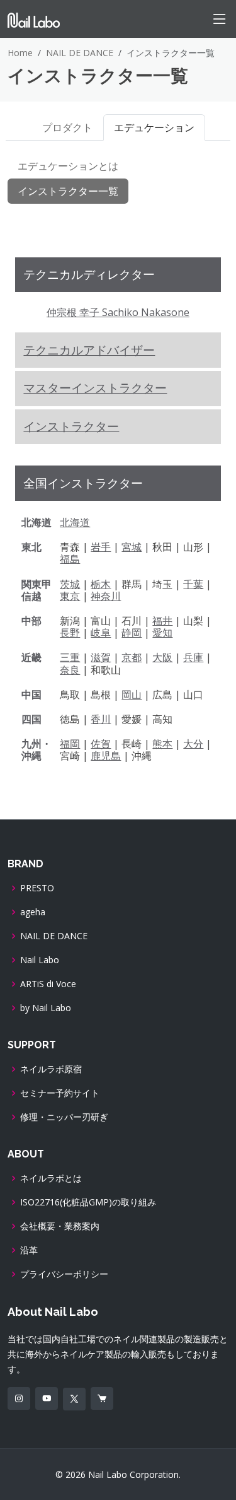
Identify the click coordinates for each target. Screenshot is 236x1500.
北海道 (75, 522)
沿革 (29, 1250)
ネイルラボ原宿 (51, 1069)
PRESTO (37, 888)
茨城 (70, 584)
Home (20, 53)
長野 (70, 633)
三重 (70, 657)
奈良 (70, 670)
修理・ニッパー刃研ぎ (64, 1117)
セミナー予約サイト (59, 1093)
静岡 (131, 633)
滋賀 (101, 657)
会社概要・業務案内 (59, 1226)
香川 (101, 719)
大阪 (162, 657)
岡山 (131, 694)
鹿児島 (106, 756)
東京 (70, 596)
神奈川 (106, 596)
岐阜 (101, 633)
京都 (131, 657)
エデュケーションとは (68, 166)
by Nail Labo (45, 1008)
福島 (70, 559)
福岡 (70, 744)
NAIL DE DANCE (79, 53)
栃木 (101, 584)
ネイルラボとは (51, 1178)
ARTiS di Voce (48, 984)
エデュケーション (154, 127)
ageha (32, 912)
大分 (193, 744)
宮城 (131, 547)
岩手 (101, 547)
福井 (162, 621)
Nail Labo (39, 960)
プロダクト (67, 127)
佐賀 (101, 744)
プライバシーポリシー (64, 1274)
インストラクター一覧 (68, 191)
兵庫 (193, 657)
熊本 (162, 744)
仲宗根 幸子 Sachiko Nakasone (118, 312)
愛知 (162, 633)
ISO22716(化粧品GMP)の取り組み (88, 1202)
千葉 (193, 584)
